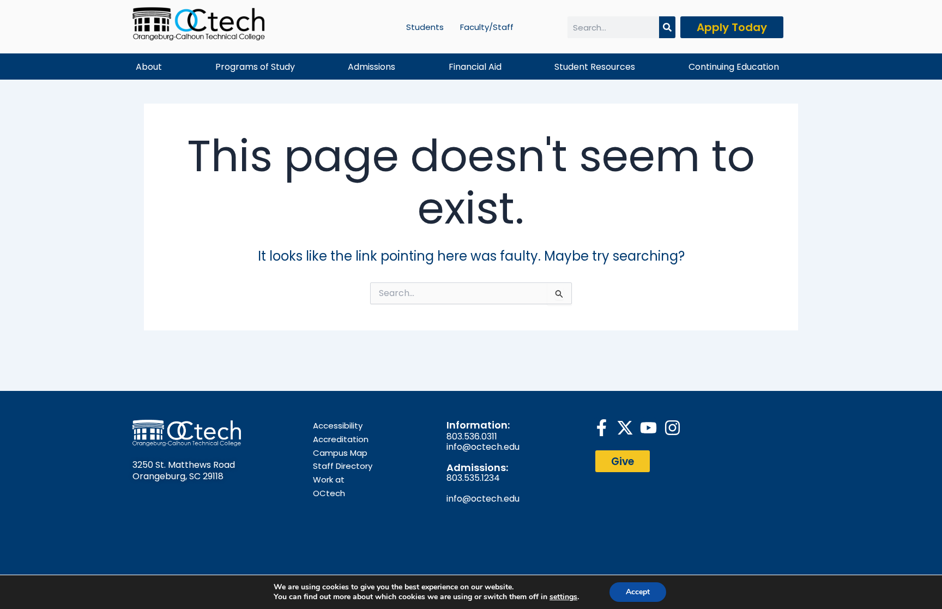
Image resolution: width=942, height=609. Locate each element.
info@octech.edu (483, 447)
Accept (638, 592)
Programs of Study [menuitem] (255, 67)
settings (563, 597)
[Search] (667, 27)
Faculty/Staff (487, 27)
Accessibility (338, 425)
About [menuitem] (149, 67)
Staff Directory (342, 466)
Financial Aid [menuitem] (475, 67)
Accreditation (341, 439)
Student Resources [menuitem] (594, 67)
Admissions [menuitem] (371, 67)
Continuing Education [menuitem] (734, 67)
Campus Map (340, 453)
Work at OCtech (329, 486)
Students (425, 27)
